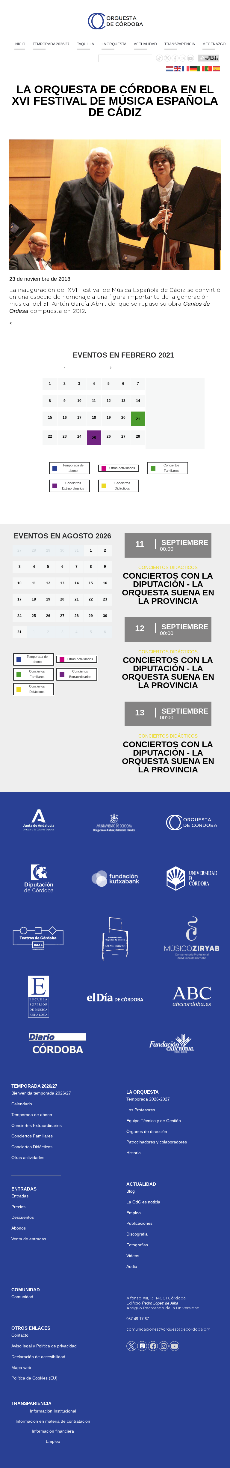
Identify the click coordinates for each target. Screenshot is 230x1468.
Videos (132, 1255)
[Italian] (201, 68)
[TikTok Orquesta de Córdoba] (142, 1348)
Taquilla (85, 44)
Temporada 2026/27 (51, 44)
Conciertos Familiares (32, 1136)
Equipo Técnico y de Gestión (153, 1120)
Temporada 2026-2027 (148, 1099)
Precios (18, 1206)
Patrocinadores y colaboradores (156, 1142)
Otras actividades (27, 1157)
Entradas (19, 1196)
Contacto (19, 1335)
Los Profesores (140, 1109)
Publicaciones (139, 1223)
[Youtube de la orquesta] (190, 58)
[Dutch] (170, 68)
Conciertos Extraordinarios (36, 1125)
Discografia (137, 1234)
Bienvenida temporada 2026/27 (41, 1093)
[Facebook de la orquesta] (175, 58)
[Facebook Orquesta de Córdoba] (153, 1347)
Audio (131, 1266)
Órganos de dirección (146, 1131)
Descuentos (22, 1217)
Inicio (19, 44)
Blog (130, 1191)
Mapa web (21, 1367)
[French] (186, 68)
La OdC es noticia (143, 1202)
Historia (133, 1152)
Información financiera (53, 1431)
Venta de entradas (28, 1238)
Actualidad (145, 44)
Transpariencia (31, 1403)
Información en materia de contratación (53, 1421)
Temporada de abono (31, 1114)
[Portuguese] (209, 68)
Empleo (133, 1212)
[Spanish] (217, 68)
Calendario (21, 1103)
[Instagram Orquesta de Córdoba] (164, 1347)
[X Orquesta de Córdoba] (131, 1348)
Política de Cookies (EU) (34, 1378)
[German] (193, 68)
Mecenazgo (214, 44)
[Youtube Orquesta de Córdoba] (174, 1347)
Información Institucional (53, 1411)
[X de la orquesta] (167, 59)
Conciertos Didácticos (31, 1146)
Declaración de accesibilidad (38, 1356)
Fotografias (137, 1244)
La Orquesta (114, 44)
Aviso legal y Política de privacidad (44, 1346)
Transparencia (179, 44)
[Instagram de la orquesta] (182, 58)
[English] (178, 68)
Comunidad (22, 1296)
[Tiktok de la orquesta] (159, 58)
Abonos (18, 1228)
